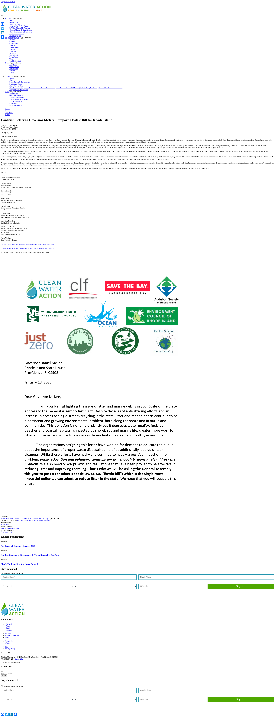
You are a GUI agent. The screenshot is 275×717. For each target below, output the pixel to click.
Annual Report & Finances (18, 99)
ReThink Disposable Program (19, 28)
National (12, 40)
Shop (11, 80)
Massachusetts (14, 47)
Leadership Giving (15, 84)
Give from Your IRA (16, 88)
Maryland (12, 45)
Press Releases (14, 67)
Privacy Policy (10, 649)
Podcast (12, 71)
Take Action (9, 113)
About (7, 92)
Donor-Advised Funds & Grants (35, 88)
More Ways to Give (16, 86)
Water (11, 20)
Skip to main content (8, 2)
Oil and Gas (13, 22)
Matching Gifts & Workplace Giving (85, 88)
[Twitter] (2, 28)
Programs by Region (12, 38)
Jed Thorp (20, 520)
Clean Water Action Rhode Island (38, 520)
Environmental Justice (16, 34)
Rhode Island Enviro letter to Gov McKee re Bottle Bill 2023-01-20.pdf (25, 518)
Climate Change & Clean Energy (20, 30)
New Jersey (13, 53)
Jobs (6, 647)
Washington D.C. (15, 61)
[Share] (2, 37)
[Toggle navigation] (2, 15)
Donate (11, 78)
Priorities (8, 18)
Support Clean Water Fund (18, 90)
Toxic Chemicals (15, 24)
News (7, 63)
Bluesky (8, 628)
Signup (7, 111)
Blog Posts (13, 65)
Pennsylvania (13, 55)
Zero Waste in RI (6, 532)
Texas (11, 59)
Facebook (8, 624)
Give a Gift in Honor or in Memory (110, 88)
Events (11, 72)
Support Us (9, 76)
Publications (13, 69)
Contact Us (13, 103)
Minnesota (13, 51)
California (12, 41)
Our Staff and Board (16, 95)
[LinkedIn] (2, 33)
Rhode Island (13, 57)
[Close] (2, 671)
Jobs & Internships (15, 101)
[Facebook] (2, 24)
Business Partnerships (16, 97)
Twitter (7, 626)
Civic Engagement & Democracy (20, 32)
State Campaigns (15, 36)
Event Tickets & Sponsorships (19, 82)
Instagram (8, 630)
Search (7, 109)
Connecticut (13, 43)
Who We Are (13, 94)
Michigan (12, 49)
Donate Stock (50, 88)
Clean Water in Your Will (64, 88)
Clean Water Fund (15, 105)
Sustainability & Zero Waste (18, 26)
